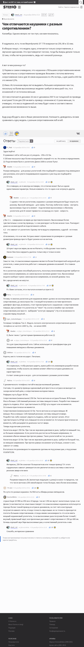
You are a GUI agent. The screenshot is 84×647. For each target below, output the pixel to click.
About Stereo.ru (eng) (15, 624)
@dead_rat (25, 198)
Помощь (52, 624)
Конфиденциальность (57, 631)
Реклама (11, 631)
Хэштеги (11, 645)
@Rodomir (23, 285)
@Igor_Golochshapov (25, 331)
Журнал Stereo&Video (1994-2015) (61, 642)
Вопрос (6, 15)
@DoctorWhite (24, 527)
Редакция (11, 628)
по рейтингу (61, 141)
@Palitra (22, 460)
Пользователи (13, 642)
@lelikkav (23, 361)
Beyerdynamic (8, 19)
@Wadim (23, 182)
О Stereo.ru (12, 621)
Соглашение (53, 628)
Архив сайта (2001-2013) (57, 645)
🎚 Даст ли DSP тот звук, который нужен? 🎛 (19, 2)
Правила (52, 621)
